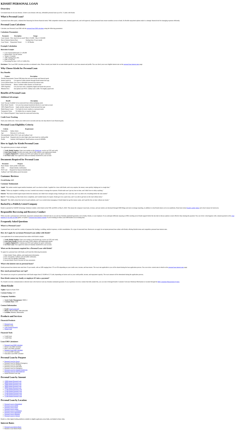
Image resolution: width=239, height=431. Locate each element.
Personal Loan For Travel (12, 361)
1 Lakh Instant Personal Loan (13, 389)
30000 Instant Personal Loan (12, 386)
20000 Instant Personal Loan (12, 383)
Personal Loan (8, 324)
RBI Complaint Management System (168, 282)
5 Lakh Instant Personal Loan (13, 396)
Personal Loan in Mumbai (12, 414)
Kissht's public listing (193, 208)
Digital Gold (8, 329)
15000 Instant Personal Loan (12, 381)
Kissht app (38, 150)
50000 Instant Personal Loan (12, 388)
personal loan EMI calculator (35, 28)
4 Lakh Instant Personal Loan (13, 394)
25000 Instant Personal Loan (12, 384)
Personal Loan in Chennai (12, 416)
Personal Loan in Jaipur (11, 409)
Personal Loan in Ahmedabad (13, 404)
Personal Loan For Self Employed (14, 371)
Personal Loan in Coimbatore (13, 411)
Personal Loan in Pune (11, 407)
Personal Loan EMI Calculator (13, 345)
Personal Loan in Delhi (11, 406)
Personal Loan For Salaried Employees (15, 370)
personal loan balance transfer (37, 217)
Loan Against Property (11, 327)
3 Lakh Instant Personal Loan (13, 393)
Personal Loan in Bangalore (12, 412)
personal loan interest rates (131, 64)
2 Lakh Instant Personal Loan (13, 391)
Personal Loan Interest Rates (12, 427)
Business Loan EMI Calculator (13, 350)
